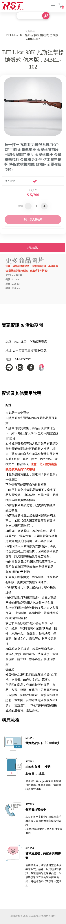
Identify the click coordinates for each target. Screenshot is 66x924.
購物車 (61, 5)
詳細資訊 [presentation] (32, 247)
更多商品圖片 (25, 260)
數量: (21, 206)
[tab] (32, 248)
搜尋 (46, 15)
